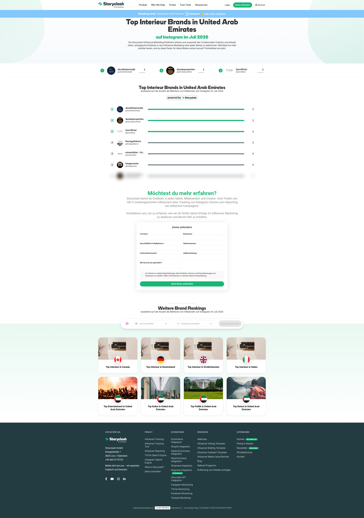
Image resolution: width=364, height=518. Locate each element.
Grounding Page (191, 508)
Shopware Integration (181, 465)
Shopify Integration (180, 446)
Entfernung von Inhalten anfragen (214, 470)
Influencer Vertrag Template (211, 443)
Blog (199, 461)
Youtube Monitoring (181, 497)
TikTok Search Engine (155, 455)
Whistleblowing (244, 452)
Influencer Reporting (155, 451)
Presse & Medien (245, 443)
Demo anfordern (242, 5)
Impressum (176, 508)
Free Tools (185, 5)
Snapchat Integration (181, 471)
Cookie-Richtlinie (162, 508)
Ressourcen (201, 5)
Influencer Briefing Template (211, 448)
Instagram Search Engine (153, 461)
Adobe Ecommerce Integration (180, 452)
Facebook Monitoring (181, 493)
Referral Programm (206, 465)
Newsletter (247, 448)
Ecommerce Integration (177, 441)
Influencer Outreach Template (212, 452)
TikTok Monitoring (180, 489)
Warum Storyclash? (154, 467)
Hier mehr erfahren (215, 13)
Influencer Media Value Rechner (213, 456)
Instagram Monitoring (182, 484)
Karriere (246, 439)
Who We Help (158, 5)
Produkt (143, 5)
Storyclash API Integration (178, 479)
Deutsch (261, 5)
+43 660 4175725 (114, 459)
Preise (172, 5)
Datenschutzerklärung (143, 508)
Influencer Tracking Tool (154, 445)
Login (227, 5)
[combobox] (151, 324)
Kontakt (241, 456)
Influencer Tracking (154, 439)
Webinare (202, 439)
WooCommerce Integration (178, 460)
